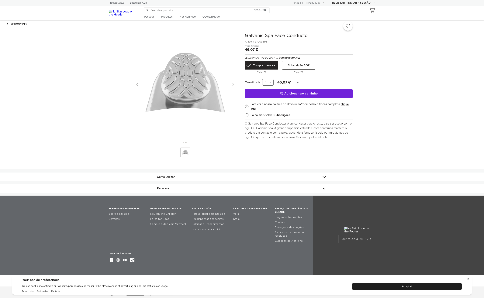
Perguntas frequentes (288, 217)
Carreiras (114, 219)
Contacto (280, 222)
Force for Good (159, 219)
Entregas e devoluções (289, 227)
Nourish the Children (163, 213)
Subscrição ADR (138, 2)
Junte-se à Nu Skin (356, 239)
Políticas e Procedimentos (208, 224)
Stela (236, 219)
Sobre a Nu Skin (119, 213)
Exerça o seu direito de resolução (289, 234)
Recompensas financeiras (207, 219)
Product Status (116, 2)
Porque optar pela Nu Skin (208, 213)
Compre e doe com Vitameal (168, 224)
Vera (236, 213)
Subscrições (282, 115)
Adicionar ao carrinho (301, 93)
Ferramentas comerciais (206, 229)
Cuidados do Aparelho (289, 240)
